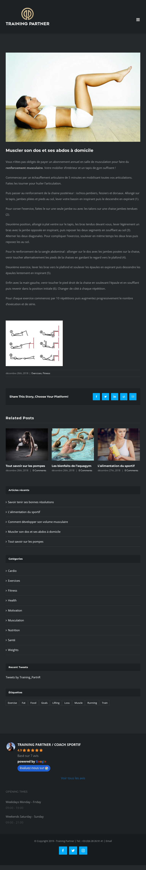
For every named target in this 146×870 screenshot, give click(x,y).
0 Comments (12, 470)
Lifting (56, 705)
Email (109, 843)
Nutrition (14, 633)
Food (33, 705)
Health (12, 603)
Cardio (12, 573)
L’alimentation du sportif (89, 466)
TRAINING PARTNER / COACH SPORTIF (49, 747)
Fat (23, 705)
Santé (11, 643)
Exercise (12, 705)
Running (92, 705)
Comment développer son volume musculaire (38, 524)
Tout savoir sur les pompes (25, 544)
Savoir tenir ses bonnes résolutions (31, 505)
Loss (67, 705)
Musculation (16, 623)
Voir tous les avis (73, 781)
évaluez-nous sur (32, 770)
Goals (44, 705)
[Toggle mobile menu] (138, 20)
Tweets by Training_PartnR (23, 680)
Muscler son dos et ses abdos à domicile (34, 534)
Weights (13, 652)
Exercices (37, 373)
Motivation (15, 613)
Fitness (46, 373)
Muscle (79, 705)
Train (105, 705)
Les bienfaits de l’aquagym (44, 466)
